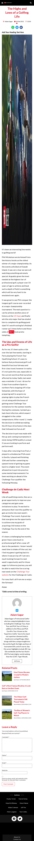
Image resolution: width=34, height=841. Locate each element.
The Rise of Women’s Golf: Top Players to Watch (22, 712)
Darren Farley (23, 799)
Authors (17, 795)
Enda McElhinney (11, 803)
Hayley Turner (11, 799)
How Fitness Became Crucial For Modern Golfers (22, 674)
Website (4, 770)
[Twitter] (19, 818)
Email (4, 763)
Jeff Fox (23, 807)
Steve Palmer (24, 803)
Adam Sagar (17, 614)
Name (4, 755)
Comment (5, 737)
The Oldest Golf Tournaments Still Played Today (20, 699)
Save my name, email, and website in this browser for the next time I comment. (14, 779)
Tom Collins (23, 812)
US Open (17, 316)
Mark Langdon (12, 812)
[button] (2, 2)
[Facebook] (14, 818)
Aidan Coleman (13, 807)
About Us (17, 837)
